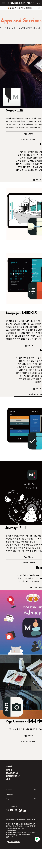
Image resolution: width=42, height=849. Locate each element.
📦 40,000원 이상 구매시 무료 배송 (20, 8)
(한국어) (14, 841)
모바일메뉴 (3, 3)
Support (9, 790)
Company (10, 794)
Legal (8, 799)
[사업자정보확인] (11, 830)
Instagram (7, 810)
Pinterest (20, 810)
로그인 (34, 3)
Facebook (11, 810)
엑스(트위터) (16, 810)
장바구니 (38, 3)
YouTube (24, 810)
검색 (7, 3)
